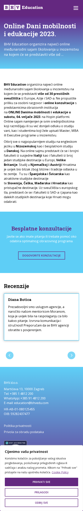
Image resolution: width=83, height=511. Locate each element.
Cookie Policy (60, 472)
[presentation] (10, 355)
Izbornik (75, 8)
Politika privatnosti (17, 426)
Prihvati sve (41, 482)
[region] (41, 478)
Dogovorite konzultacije (41, 255)
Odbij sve (41, 502)
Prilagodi (41, 492)
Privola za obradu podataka (24, 432)
